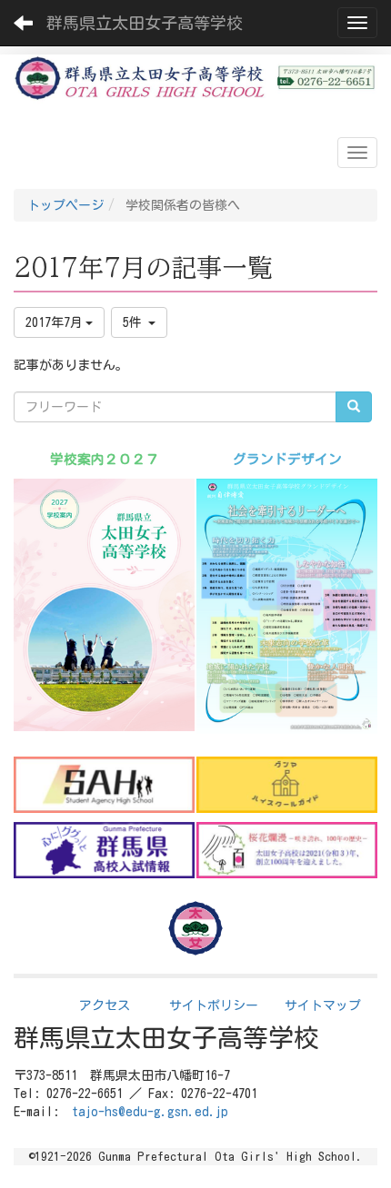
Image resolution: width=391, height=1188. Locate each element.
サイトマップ (323, 1005)
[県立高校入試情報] (104, 850)
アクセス (104, 1005)
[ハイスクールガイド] (286, 785)
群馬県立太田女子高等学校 (144, 23)
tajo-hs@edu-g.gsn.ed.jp (150, 1111)
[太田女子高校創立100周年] (286, 850)
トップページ (65, 205)
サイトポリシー (213, 1005)
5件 (135, 322)
